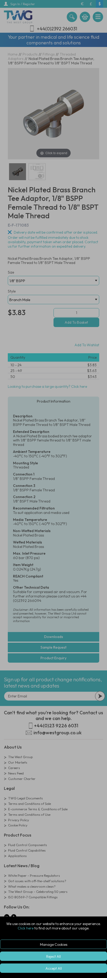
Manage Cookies (53, 944)
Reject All (53, 956)
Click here (26, 928)
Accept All (53, 968)
